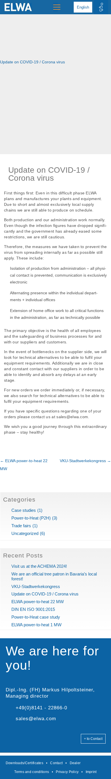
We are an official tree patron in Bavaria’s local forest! (54, 576)
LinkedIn (96, 763)
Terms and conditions (31, 772)
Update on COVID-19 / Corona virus (45, 593)
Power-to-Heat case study (35, 617)
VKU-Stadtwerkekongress (85, 460)
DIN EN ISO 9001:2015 (33, 609)
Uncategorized (24, 533)
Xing (104, 763)
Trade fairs (21, 525)
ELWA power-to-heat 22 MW (37, 601)
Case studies (23, 510)
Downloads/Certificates (24, 763)
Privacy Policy (67, 772)
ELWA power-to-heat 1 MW (36, 624)
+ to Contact (93, 739)
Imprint (91, 772)
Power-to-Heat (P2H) (31, 518)
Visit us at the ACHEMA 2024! (39, 566)
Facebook (88, 763)
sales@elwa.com (36, 718)
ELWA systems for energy (16, 7)
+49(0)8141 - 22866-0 (41, 707)
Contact (56, 763)
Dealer (75, 763)
